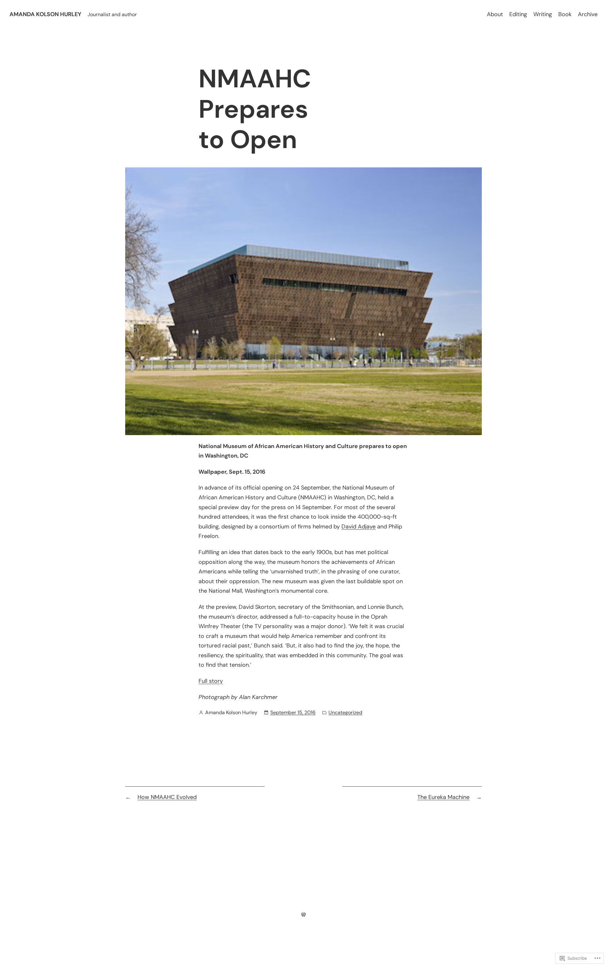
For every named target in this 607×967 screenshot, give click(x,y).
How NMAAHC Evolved (167, 797)
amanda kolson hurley (45, 14)
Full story (211, 681)
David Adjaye (358, 526)
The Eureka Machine (443, 797)
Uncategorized (345, 712)
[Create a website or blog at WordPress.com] (303, 914)
